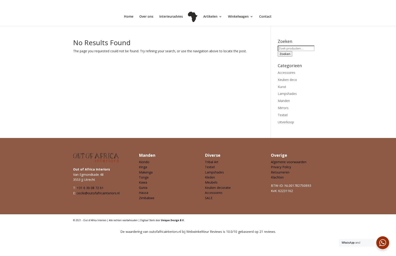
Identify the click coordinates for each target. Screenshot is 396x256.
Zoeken (285, 54)
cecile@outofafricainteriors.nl (98, 193)
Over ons (146, 17)
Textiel (283, 115)
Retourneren (280, 172)
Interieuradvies (171, 17)
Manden (284, 101)
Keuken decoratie (218, 187)
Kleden (210, 177)
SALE (208, 198)
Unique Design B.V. (172, 220)
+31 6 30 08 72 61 (90, 188)
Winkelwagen (238, 17)
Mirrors (283, 108)
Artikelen (210, 17)
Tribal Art (211, 162)
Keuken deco (287, 79)
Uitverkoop (286, 122)
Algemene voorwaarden (288, 162)
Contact (265, 17)
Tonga (143, 177)
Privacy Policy (281, 167)
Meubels (211, 182)
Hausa (143, 192)
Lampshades (287, 93)
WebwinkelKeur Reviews (204, 231)
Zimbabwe (146, 198)
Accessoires (286, 72)
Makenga (146, 172)
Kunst (282, 87)
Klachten (277, 177)
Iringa (143, 167)
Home (128, 17)
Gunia (143, 187)
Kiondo (144, 162)
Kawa (143, 182)
